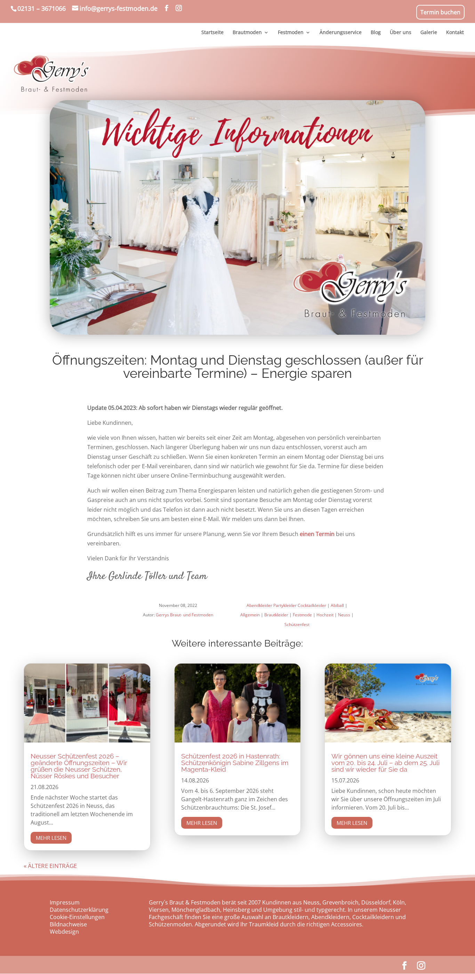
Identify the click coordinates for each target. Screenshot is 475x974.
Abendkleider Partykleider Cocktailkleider (286, 605)
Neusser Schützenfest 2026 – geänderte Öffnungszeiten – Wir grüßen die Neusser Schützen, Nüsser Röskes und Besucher (79, 766)
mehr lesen (51, 837)
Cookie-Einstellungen (77, 917)
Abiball (337, 605)
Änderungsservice (341, 32)
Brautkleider (276, 615)
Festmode (302, 615)
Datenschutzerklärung (79, 910)
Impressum (65, 902)
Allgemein (250, 615)
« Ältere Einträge (50, 866)
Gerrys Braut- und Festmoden (184, 615)
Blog (376, 32)
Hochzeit (324, 615)
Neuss (344, 615)
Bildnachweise (68, 924)
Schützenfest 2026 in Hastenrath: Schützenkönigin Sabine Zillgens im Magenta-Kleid (234, 762)
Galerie (428, 32)
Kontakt (455, 32)
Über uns (400, 32)
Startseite (212, 32)
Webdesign (64, 931)
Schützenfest (296, 624)
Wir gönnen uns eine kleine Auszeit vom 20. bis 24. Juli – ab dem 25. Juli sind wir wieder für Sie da (385, 762)
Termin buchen (440, 12)
